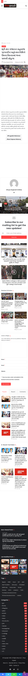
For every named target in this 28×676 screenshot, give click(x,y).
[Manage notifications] (24, 672)
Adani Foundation (6, 584)
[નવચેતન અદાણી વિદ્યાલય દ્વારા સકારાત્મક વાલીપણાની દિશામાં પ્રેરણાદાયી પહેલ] (6, 425)
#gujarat (4, 582)
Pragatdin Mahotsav (14, 136)
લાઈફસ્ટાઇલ (5, 631)
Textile (21, 590)
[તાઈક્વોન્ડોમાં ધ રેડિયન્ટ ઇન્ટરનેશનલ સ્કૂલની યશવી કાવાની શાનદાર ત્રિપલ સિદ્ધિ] (23, 567)
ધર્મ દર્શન (8, 43)
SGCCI (9, 590)
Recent (13, 391)
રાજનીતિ (4, 638)
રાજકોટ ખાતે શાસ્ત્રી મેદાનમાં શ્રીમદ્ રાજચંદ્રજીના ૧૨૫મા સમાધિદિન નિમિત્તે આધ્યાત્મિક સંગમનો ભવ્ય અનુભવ (20, 323)
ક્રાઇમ (3, 648)
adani (23, 582)
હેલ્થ (3, 623)
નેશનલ (3, 618)
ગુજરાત (3, 610)
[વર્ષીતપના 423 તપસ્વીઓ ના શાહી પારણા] (7, 315)
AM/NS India (4, 587)
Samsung (4, 590)
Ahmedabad (21, 584)
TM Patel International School (8, 595)
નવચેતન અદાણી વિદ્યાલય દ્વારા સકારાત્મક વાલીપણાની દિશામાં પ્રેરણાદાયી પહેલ (18, 424)
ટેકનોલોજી (4, 633)
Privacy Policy (22, 663)
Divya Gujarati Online (8, 62)
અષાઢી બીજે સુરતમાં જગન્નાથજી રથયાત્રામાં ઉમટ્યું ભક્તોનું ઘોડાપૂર (13, 208)
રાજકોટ (4, 646)
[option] (14, 205)
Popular (4, 391)
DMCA (10, 665)
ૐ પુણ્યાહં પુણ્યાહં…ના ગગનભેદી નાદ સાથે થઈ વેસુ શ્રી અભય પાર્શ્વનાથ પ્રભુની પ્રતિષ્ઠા (21, 304)
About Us (5, 663)
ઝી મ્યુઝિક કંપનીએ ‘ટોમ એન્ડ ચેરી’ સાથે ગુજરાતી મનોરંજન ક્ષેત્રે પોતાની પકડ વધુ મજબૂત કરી (18, 398)
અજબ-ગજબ (5, 643)
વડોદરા (3, 636)
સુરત (6, 203)
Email (3, 365)
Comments (23, 391)
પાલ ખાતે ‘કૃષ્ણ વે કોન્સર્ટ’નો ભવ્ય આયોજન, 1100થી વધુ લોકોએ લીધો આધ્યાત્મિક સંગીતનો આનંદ (7, 304)
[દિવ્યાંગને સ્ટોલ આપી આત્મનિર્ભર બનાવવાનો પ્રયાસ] (5, 572)
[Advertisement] (14, 24)
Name (3, 359)
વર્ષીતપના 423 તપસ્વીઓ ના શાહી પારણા (7, 320)
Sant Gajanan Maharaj (14, 139)
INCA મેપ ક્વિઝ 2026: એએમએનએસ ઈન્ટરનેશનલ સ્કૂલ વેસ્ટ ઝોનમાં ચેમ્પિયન (18, 406)
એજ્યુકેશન (5, 608)
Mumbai (19, 587)
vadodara (19, 595)
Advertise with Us (13, 663)
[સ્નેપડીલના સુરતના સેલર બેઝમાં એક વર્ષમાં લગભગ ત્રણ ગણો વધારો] (23, 572)
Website (3, 371)
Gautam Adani (13, 587)
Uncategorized (5, 628)
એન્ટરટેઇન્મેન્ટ (5, 621)
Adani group (14, 584)
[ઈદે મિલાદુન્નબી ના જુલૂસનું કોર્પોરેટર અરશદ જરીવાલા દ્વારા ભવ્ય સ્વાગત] (14, 572)
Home (4, 43)
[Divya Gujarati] (10, 5)
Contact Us (16, 665)
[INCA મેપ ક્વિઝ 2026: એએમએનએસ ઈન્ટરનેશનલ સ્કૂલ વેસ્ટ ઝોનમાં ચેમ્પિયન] (6, 407)
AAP (19, 582)
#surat (14, 582)
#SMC (9, 582)
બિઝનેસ (4, 605)
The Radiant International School (9, 592)
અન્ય (3, 641)
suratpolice (15, 590)
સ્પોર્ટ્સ (3, 615)
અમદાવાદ (4, 626)
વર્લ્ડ (3, 651)
